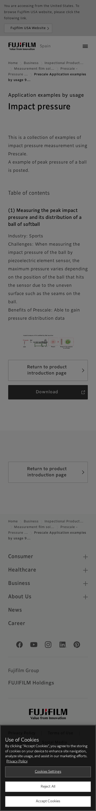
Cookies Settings (48, 771)
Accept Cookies (48, 801)
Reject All (48, 786)
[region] (48, 768)
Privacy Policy (17, 761)
